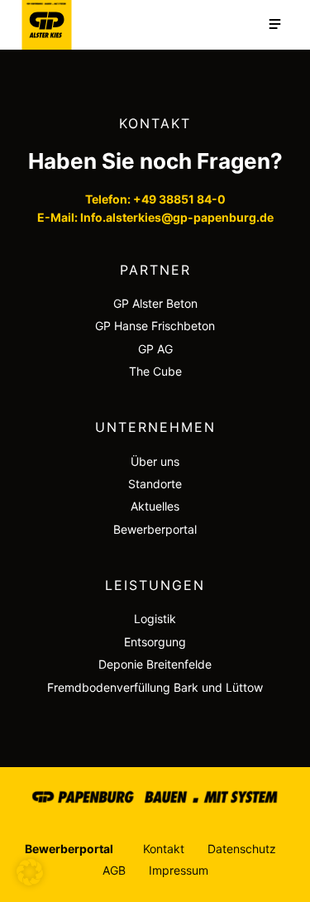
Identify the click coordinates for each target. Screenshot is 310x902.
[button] (30, 872)
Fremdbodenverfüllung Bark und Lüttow (155, 687)
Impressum (178, 870)
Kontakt (163, 849)
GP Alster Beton (155, 303)
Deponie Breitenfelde (155, 664)
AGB (114, 870)
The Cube (155, 371)
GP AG (155, 349)
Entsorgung (155, 642)
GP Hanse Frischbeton (155, 326)
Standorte (155, 484)
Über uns (155, 461)
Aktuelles (155, 506)
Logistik (155, 619)
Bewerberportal (155, 529)
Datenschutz (241, 849)
